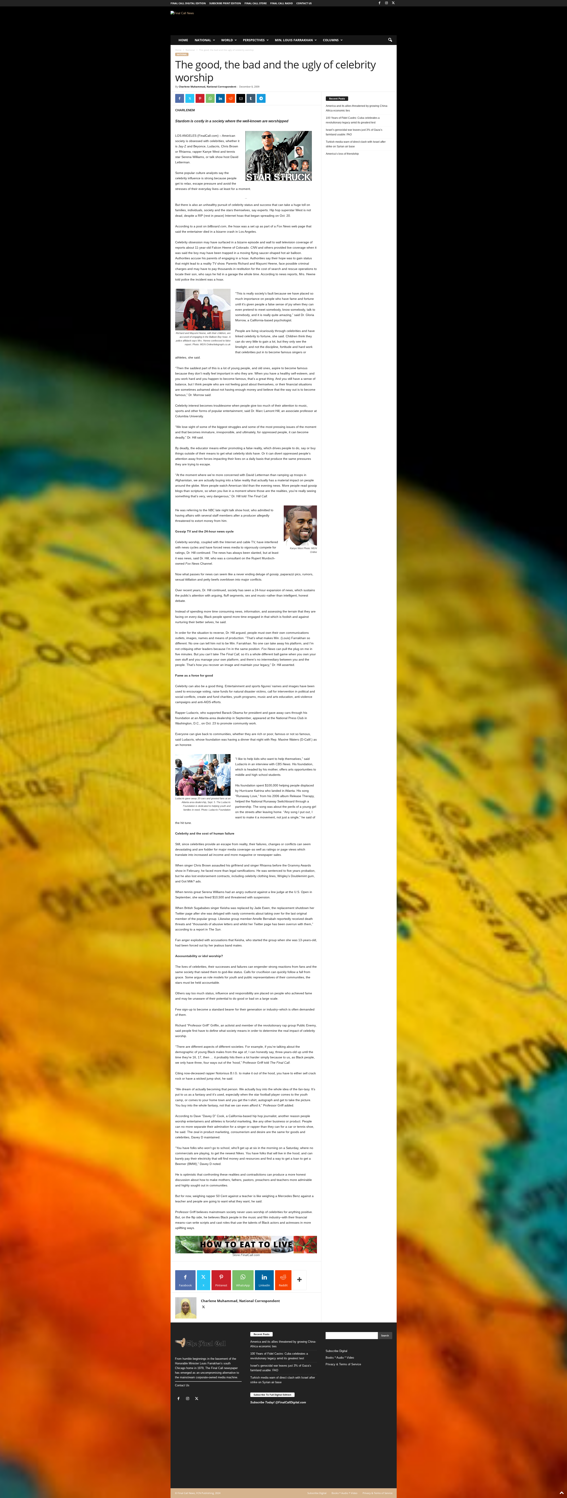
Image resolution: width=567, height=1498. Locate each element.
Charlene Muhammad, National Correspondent (207, 86)
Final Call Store (256, 3)
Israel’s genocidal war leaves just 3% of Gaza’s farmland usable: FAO (354, 132)
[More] (300, 1280)
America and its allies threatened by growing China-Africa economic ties (357, 108)
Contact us (304, 3)
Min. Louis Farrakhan (294, 40)
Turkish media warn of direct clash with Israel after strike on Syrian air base (356, 144)
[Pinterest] (200, 98)
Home (183, 40)
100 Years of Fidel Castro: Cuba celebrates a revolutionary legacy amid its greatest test (353, 120)
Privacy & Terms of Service (343, 1364)
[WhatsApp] (210, 98)
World (227, 40)
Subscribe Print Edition (225, 3)
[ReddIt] (230, 98)
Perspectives (254, 40)
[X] (393, 3)
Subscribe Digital (336, 1351)
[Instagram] (386, 3)
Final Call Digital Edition (188, 3)
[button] (390, 40)
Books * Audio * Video (340, 1357)
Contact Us (182, 1385)
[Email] (240, 98)
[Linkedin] (220, 98)
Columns (331, 40)
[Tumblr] (251, 98)
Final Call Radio (281, 3)
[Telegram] (261, 98)
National (203, 40)
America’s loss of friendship (342, 153)
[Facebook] (379, 3)
